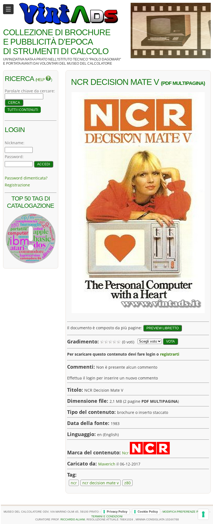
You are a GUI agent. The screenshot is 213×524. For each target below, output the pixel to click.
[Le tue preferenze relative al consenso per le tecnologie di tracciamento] (203, 514)
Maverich (106, 464)
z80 (127, 482)
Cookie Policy (148, 511)
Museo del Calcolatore (89, 63)
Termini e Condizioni (107, 516)
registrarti (169, 354)
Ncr (125, 452)
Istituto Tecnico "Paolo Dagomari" (89, 59)
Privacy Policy (117, 511)
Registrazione (17, 185)
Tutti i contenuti (22, 109)
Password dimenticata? (26, 178)
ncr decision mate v (100, 482)
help (40, 80)
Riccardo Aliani (72, 519)
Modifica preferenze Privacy (186, 511)
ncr (74, 482)
